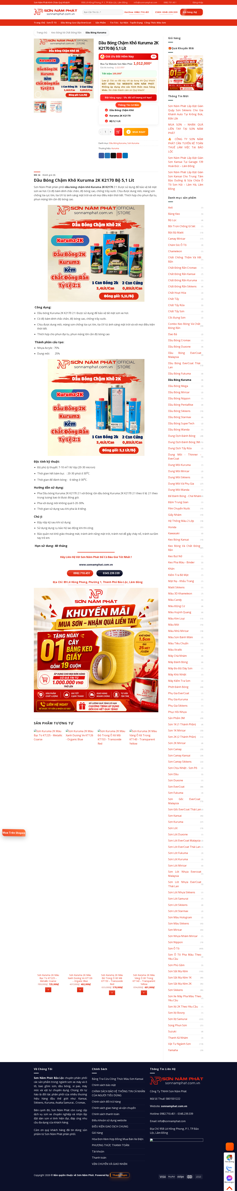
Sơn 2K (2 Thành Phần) (182, 737)
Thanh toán (99, 1157)
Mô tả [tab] (37, 174)
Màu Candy (175, 600)
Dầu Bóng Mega (178, 386)
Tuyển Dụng (136, 22)
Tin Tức (114, 22)
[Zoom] (38, 94)
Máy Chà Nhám (177, 656)
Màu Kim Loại (176, 618)
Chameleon (175, 251)
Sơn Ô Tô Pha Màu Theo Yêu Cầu (184, 957)
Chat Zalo (229, 1172)
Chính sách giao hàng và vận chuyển (114, 1108)
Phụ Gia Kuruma (178, 699)
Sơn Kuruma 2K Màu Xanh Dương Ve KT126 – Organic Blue (80, 978)
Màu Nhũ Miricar (178, 631)
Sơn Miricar (175, 930)
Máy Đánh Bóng (178, 662)
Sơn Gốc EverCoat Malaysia (184, 801)
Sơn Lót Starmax (178, 911)
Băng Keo (174, 214)
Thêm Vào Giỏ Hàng (118, 132)
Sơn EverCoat (176, 786)
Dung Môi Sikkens (179, 477)
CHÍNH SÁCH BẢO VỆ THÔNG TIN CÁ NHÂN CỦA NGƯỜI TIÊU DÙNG (118, 1093)
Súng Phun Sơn (177, 1025)
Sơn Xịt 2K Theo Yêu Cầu (183, 1006)
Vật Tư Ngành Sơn (179, 1044)
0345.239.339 (185, 1113)
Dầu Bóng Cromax (179, 340)
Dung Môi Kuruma (179, 465)
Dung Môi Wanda (178, 490)
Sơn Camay (175, 749)
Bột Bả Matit (175, 232)
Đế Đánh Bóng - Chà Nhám (184, 496)
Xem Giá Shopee (14, 832)
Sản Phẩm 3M (176, 718)
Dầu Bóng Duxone (179, 346)
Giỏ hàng (97, 1133)
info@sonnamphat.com (172, 1121)
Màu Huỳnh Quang (179, 612)
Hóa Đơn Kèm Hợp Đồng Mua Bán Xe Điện (117, 1139)
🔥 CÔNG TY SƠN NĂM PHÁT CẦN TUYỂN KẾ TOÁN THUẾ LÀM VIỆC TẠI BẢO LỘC (185, 145)
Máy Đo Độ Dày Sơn (180, 668)
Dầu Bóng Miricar (179, 392)
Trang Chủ (39, 22)
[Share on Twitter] (107, 155)
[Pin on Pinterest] (119, 155)
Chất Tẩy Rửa (176, 305)
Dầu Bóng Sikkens (179, 411)
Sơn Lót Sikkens (178, 905)
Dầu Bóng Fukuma (179, 373)
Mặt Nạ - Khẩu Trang (181, 581)
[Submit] (120, 12)
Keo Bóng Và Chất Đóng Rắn (66, 32)
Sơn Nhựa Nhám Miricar (183, 936)
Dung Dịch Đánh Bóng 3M (184, 442)
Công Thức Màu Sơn (155, 22)
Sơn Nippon (175, 942)
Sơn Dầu (173, 774)
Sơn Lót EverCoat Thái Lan (184, 847)
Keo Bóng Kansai (178, 539)
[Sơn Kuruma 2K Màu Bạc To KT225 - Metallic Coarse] (48, 850)
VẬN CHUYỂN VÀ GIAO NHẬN (109, 1164)
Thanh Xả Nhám (178, 1037)
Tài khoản (98, 1151)
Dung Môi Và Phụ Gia (181, 483)
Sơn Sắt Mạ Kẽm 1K (180, 977)
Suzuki (172, 1031)
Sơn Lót (173, 828)
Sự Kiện (124, 22)
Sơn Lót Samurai (178, 898)
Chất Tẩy (173, 299)
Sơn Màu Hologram (180, 917)
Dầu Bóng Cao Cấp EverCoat (76, 22)
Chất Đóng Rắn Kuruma (182, 280)
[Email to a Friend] (113, 155)
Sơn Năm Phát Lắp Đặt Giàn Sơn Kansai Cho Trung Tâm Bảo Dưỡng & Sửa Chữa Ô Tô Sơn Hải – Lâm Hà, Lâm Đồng (185, 180)
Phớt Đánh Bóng (178, 687)
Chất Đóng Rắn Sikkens (182, 286)
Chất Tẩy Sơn (176, 311)
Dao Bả (172, 334)
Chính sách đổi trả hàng (106, 1101)
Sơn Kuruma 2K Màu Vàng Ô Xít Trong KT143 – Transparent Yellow (144, 980)
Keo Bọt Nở (175, 556)
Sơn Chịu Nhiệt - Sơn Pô (182, 768)
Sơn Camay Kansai (179, 755)
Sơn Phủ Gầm (176, 965)
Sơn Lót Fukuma (178, 853)
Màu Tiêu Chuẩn (178, 643)
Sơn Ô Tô (52, 22)
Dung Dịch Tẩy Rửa (180, 448)
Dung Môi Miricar (178, 471)
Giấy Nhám (174, 515)
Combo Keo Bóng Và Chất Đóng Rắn (184, 326)
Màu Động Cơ (176, 606)
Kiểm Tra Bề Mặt (178, 575)
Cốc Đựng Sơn (176, 317)
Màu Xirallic (175, 649)
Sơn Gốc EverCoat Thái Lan (184, 809)
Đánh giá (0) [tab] (49, 174)
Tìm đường (229, 1162)
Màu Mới (173, 624)
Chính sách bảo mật (104, 1085)
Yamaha (173, 1050)
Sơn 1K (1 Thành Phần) (182, 724)
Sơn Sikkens (175, 990)
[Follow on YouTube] (185, 2)
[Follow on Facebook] (182, 2)
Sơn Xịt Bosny (176, 1012)
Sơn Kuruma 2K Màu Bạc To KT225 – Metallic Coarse (48, 978)
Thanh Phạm (119, 1175)
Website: (168, 1106)
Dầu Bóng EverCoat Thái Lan (184, 365)
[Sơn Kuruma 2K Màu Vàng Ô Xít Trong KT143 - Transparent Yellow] (143, 850)
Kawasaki (173, 533)
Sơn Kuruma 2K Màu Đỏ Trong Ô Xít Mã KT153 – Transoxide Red (112, 980)
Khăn (171, 568)
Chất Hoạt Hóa (177, 292)
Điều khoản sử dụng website (109, 1120)
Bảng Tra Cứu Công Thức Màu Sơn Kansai (117, 1079)
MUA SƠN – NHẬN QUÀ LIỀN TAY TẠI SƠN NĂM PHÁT (185, 129)
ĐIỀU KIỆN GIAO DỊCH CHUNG (110, 1126)
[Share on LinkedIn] (125, 155)
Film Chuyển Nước (179, 508)
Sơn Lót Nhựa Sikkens (181, 892)
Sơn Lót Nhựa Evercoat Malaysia (184, 874)
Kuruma (115, 148)
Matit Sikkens (176, 587)
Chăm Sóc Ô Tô (177, 245)
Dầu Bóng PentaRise (180, 404)
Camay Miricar (176, 238)
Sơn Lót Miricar (177, 865)
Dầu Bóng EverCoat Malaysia (184, 355)
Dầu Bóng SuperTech (181, 423)
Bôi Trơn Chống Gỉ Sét (181, 226)
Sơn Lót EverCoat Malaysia (184, 840)
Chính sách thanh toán (105, 1114)
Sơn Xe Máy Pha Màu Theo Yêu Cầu (184, 998)
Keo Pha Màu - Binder (181, 562)
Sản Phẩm (100, 22)
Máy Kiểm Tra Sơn (179, 681)
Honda (172, 527)
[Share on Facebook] (101, 155)
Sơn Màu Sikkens (178, 923)
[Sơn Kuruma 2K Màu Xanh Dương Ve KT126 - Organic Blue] (80, 850)
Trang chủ (42, 32)
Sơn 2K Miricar (177, 743)
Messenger (229, 1182)
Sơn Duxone (175, 780)
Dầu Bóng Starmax (179, 417)
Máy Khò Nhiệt (177, 674)
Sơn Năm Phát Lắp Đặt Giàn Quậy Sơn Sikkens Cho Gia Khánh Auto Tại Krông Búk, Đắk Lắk (185, 112)
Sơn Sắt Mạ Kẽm (178, 971)
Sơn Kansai (175, 815)
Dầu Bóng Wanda (178, 429)
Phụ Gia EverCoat (178, 693)
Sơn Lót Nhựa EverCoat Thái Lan (184, 884)
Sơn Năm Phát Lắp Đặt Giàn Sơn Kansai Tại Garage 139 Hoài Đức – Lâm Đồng (185, 162)
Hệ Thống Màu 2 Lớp (181, 521)
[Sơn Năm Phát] (55, 12)
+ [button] (48, 989)
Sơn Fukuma (175, 793)
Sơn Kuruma (175, 822)
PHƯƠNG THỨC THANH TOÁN (110, 1145)
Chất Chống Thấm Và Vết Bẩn (184, 259)
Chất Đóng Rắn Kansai (181, 274)
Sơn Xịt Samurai (177, 1019)
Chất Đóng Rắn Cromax (182, 267)
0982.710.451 (167, 1113)
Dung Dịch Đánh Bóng (181, 436)
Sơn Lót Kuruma (178, 859)
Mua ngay (139, 131)
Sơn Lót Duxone (178, 834)
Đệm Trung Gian (178, 502)
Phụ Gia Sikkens (178, 705)
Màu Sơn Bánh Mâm (180, 637)
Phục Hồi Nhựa (177, 712)
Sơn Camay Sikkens (180, 761)
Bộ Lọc (172, 220)
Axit (170, 207)
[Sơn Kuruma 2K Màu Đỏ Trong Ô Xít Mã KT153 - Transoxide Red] (112, 850)
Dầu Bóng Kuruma (96, 32)
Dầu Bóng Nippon (179, 398)
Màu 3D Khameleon (180, 593)
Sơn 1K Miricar (177, 730)
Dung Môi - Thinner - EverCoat (184, 457)
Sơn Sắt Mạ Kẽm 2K (180, 983)
